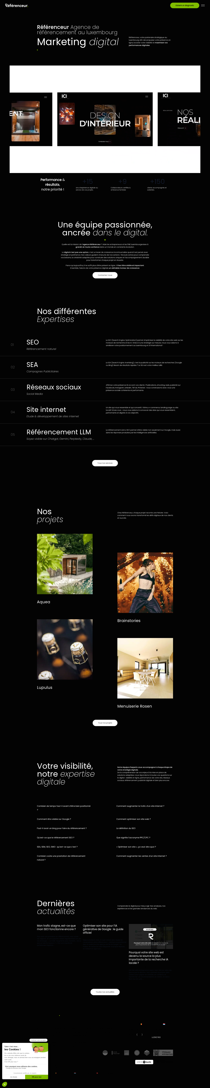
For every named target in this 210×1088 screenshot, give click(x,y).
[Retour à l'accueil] (16, 5)
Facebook (144, 1083)
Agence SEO (76, 1046)
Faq (38, 1042)
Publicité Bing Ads (78, 1035)
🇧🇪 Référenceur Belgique (64, 1073)
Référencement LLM (59, 1043)
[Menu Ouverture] (203, 5)
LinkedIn (156, 1083)
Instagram (169, 1083)
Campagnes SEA (59, 1032)
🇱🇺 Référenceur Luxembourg (85, 1073)
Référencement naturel (81, 1028)
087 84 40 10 (134, 1040)
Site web (77, 933)
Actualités (41, 1035)
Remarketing (105, 1032)
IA (67, 933)
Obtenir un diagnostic (184, 5)
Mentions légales (57, 1083)
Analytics (62, 933)
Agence (40, 1028)
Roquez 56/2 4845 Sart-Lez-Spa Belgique (137, 1032)
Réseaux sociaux (59, 1039)
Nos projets (41, 1032)
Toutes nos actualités (105, 992)
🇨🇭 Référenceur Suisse (104, 1073)
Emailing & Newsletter (80, 1042)
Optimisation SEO (59, 1028)
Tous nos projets (105, 723)
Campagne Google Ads (81, 1032)
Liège (139, 1034)
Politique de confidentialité (72, 1083)
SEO (71, 933)
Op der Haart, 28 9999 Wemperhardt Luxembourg (160, 1032)
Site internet (57, 1035)
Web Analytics (106, 1028)
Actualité (53, 933)
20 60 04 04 (157, 1042)
